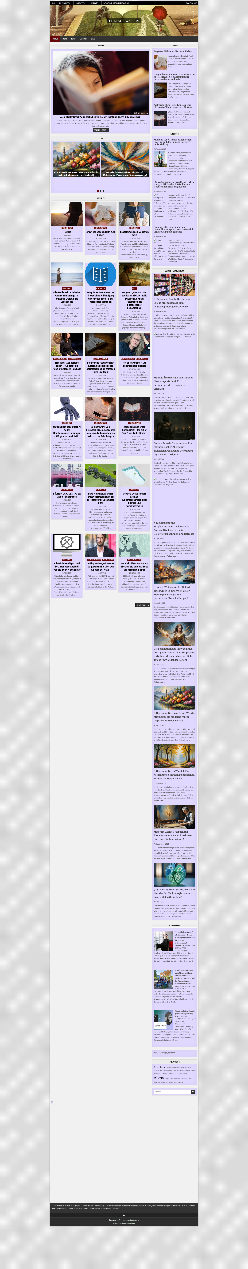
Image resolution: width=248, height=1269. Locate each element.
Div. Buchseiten (64, 3)
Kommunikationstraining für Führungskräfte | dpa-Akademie (185, 1013)
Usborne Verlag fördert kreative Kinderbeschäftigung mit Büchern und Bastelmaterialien (134, 500)
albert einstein (175, 1082)
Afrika (193, 1071)
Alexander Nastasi (185, 1067)
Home (53, 3)
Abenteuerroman (173, 1067)
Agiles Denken (167, 1071)
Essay (93, 38)
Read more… (173, 97)
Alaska (182, 1082)
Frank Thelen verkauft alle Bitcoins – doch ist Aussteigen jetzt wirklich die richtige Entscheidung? (185, 937)
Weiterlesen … (181, 329)
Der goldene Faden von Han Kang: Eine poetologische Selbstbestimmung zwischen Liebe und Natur (101, 367)
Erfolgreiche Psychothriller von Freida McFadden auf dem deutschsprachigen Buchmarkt (172, 303)
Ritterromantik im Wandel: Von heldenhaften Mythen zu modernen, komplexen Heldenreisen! (174, 775)
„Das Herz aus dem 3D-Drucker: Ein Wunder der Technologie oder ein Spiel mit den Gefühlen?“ (174, 893)
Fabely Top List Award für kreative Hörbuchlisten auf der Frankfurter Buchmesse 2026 (100, 498)
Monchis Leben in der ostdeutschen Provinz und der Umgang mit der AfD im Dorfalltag (173, 142)
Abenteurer (177, 1074)
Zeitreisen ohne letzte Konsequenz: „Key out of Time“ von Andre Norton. (134, 430)
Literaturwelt (134, 228)
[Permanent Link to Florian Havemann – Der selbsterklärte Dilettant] (134, 345)
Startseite (55, 38)
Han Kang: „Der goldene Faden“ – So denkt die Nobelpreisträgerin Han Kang (67, 365)
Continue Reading (101, 130)
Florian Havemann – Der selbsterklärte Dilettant (134, 364)
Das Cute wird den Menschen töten (134, 233)
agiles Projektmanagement (181, 1071)
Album (185, 1074)
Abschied (157, 1074)
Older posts (141, 605)
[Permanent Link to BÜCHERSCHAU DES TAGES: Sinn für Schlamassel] (67, 475)
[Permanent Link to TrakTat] (67, 214)
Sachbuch (83, 38)
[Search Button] (124, 1215)
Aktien (163, 1074)
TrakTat (67, 231)
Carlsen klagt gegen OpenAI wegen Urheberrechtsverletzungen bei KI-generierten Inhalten (67, 431)
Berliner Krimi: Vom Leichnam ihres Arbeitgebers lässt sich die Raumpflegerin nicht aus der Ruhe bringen (100, 431)
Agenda (169, 1073)
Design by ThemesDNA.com (124, 1224)
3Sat (161, 1071)
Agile (167, 1079)
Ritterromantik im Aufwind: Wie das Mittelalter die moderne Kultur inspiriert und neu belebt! (76, 173)
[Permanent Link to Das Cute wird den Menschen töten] (134, 214)
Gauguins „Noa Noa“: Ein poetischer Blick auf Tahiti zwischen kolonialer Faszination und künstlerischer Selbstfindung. (134, 300)
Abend (160, 1078)
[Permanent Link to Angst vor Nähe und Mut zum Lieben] (100, 214)
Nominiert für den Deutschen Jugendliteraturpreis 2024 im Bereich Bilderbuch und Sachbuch (173, 229)
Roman (73, 38)
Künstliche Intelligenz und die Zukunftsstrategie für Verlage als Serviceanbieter (67, 566)
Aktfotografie (165, 1082)
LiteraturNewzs (66, 228)
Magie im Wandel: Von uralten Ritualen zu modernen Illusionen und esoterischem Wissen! (173, 836)
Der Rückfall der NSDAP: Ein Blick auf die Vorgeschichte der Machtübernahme (134, 566)
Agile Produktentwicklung (178, 1079)
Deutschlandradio (60, 359)
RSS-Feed (181, 945)
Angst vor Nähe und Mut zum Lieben (100, 233)
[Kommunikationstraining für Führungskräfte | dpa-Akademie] (163, 1029)
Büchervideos (80, 3)
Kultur (65, 38)
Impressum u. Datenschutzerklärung (116, 3)
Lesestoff (94, 3)
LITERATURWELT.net (124, 20)
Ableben (156, 1071)
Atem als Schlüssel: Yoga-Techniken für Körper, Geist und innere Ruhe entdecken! (100, 117)
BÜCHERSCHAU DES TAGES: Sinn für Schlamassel (67, 495)
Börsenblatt (67, 288)
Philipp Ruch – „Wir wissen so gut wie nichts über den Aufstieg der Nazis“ (100, 566)
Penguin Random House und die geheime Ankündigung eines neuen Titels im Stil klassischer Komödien (101, 297)
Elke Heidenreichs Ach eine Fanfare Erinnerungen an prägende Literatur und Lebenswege (66, 297)
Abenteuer (160, 1067)
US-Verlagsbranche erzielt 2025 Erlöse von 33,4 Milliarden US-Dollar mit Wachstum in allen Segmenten (174, 184)
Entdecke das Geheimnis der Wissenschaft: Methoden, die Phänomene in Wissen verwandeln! (125, 173)
